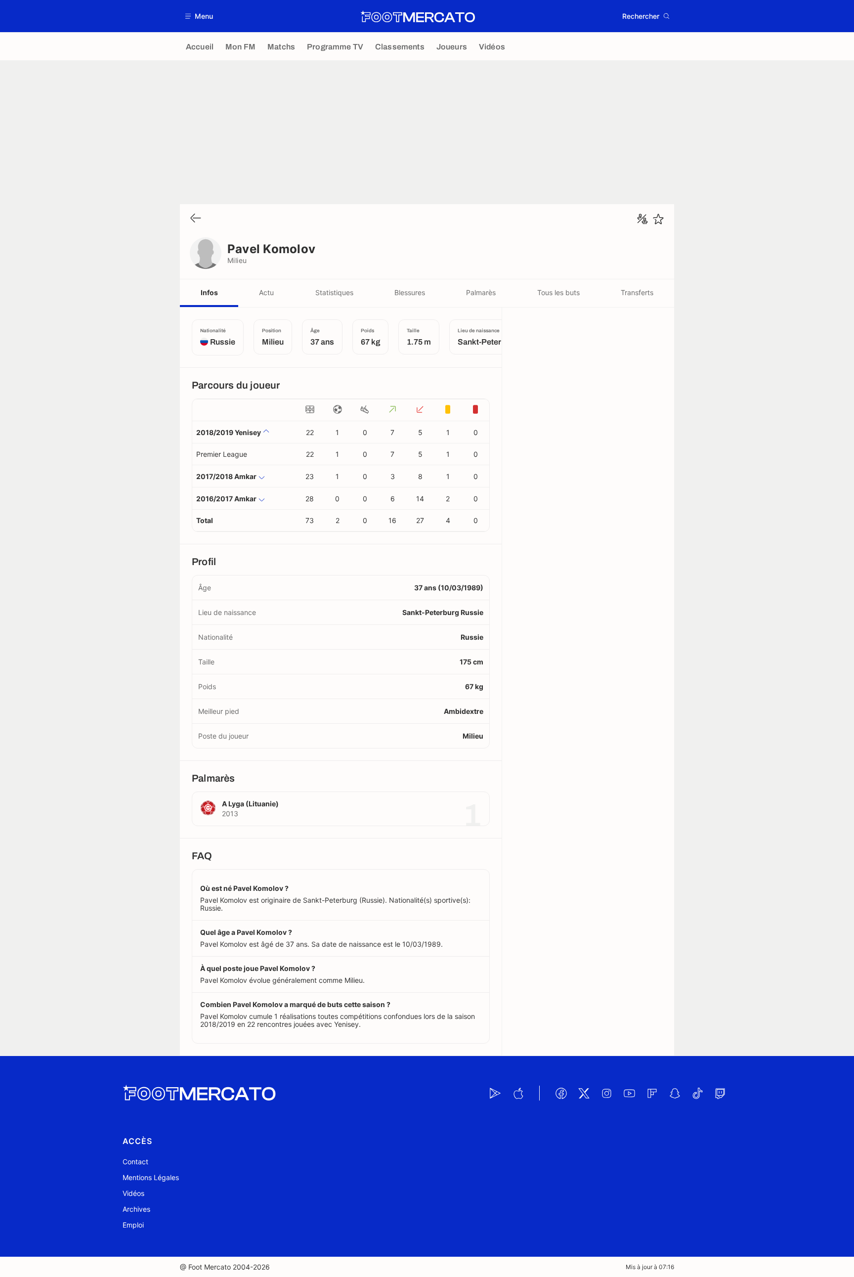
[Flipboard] (651, 1093)
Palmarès (481, 292)
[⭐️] (658, 219)
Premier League (221, 454)
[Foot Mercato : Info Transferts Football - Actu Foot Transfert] (417, 16)
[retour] (196, 218)
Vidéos (133, 1193)
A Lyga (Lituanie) (250, 803)
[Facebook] (561, 1093)
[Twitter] (583, 1093)
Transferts (637, 292)
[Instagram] (606, 1093)
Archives (136, 1209)
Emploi (133, 1225)
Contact (135, 1161)
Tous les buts (558, 292)
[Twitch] (720, 1093)
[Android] (495, 1093)
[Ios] (518, 1093)
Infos (209, 292)
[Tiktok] (697, 1093)
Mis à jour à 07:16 (650, 1267)
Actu (266, 292)
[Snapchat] (674, 1093)
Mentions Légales (151, 1177)
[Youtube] (629, 1093)
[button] (199, 16)
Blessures (409, 292)
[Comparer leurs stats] (642, 219)
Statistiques (334, 292)
